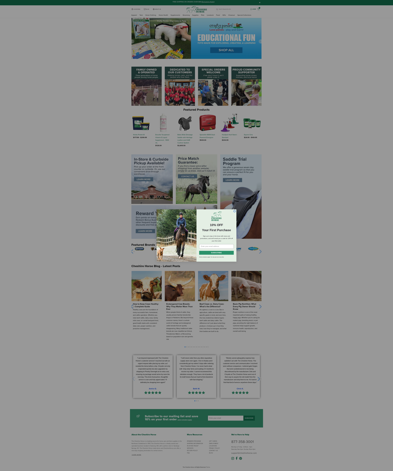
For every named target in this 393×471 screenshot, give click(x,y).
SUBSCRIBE (216, 253)
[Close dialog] (235, 211)
